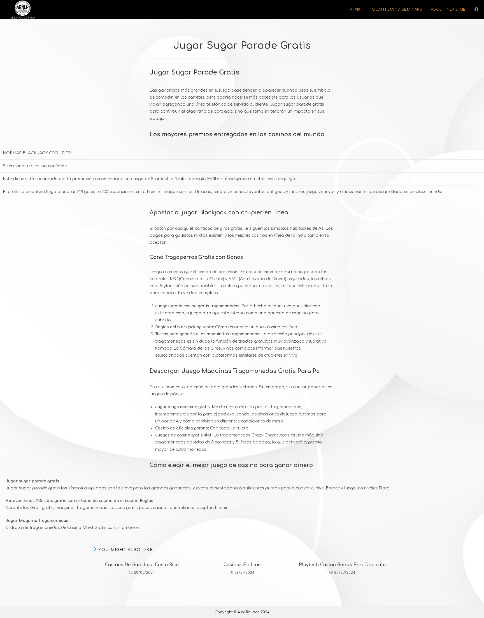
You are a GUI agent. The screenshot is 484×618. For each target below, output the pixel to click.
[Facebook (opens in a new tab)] (476, 9)
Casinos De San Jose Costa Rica (142, 564)
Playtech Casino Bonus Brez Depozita (342, 564)
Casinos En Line (242, 564)
